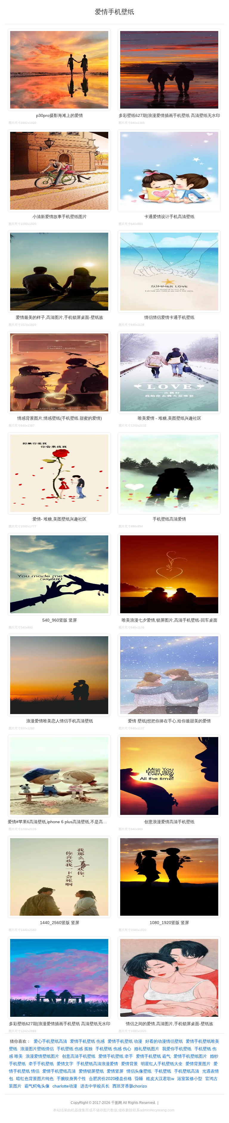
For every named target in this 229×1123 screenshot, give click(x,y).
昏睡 (139, 1078)
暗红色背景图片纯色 (35, 1078)
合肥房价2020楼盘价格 (110, 1078)
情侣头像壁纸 (138, 1071)
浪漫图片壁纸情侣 (37, 1048)
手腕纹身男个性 (71, 1078)
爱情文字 (65, 1063)
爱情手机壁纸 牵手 (115, 1056)
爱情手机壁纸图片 (190, 1056)
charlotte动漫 (64, 1086)
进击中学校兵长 (94, 1086)
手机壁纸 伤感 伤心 (113, 1048)
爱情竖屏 (115, 1071)
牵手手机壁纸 (41, 1063)
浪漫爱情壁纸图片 (42, 1056)
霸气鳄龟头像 (36, 1086)
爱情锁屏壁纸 (91, 1071)
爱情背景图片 (198, 1063)
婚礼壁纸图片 (146, 1048)
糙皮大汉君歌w (160, 1078)
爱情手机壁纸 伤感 (87, 1041)
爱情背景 (129, 1063)
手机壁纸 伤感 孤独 (74, 1048)
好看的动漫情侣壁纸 (164, 1041)
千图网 (116, 1103)
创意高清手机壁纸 (78, 1056)
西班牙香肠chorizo (129, 1086)
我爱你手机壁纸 (176, 1048)
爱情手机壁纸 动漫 (125, 1041)
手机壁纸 (162, 1071)
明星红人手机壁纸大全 (161, 1063)
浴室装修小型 (189, 1078)
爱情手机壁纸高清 (59, 1071)
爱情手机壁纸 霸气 (153, 1056)
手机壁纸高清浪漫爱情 (97, 1063)
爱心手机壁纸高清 (50, 1041)
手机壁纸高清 (186, 1071)
